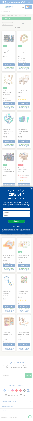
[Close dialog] (31, 188)
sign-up (16, 221)
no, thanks (16, 226)
